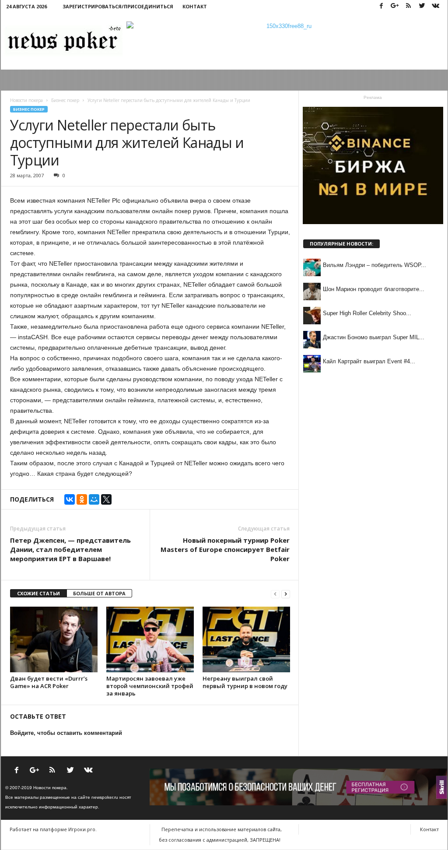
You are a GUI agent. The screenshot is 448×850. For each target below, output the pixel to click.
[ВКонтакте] (69, 499)
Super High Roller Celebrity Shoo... (367, 313)
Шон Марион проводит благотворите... (373, 289)
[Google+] (395, 6)
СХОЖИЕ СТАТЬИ (38, 593)
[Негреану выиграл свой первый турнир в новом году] (246, 639)
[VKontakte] (435, 6)
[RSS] (408, 6)
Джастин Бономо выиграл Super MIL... (373, 337)
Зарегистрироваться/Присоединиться (118, 6)
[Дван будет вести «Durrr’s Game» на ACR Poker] (54, 639)
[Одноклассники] (82, 499)
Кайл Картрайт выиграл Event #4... (369, 361)
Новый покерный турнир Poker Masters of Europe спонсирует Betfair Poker (225, 549)
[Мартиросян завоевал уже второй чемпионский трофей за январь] (150, 639)
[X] (106, 499)
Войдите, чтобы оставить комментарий (66, 733)
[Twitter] (422, 6)
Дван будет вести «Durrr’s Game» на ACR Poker (49, 682)
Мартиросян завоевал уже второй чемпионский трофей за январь (149, 685)
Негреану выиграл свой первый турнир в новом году (245, 682)
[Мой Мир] (94, 499)
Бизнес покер (29, 109)
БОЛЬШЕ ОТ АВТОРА (99, 593)
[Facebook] (381, 6)
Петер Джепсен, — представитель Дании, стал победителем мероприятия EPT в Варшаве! (70, 549)
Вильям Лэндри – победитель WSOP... (374, 265)
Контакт (194, 6)
